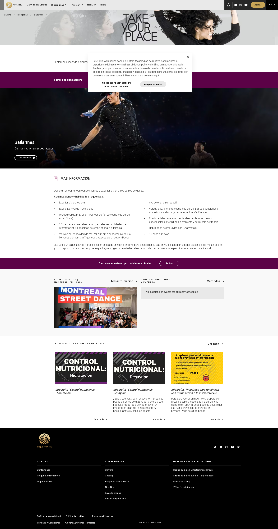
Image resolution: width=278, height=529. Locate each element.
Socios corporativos (115, 498)
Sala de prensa (113, 493)
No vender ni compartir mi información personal (116, 84)
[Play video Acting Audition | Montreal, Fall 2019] (95, 307)
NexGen (91, 4)
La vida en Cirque (37, 4)
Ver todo (213, 344)
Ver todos (213, 281)
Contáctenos (43, 470)
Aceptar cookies (153, 84)
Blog (103, 4)
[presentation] (69, 461)
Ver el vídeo (25, 158)
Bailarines (39, 15)
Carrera (109, 470)
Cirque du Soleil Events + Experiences (193, 475)
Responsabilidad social (117, 481)
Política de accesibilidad (49, 516)
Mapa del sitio (44, 481)
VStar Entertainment (184, 487)
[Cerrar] (187, 56)
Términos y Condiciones (48, 523)
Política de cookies (75, 516)
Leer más (99, 419)
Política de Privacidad (103, 516)
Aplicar (169, 263)
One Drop (110, 487)
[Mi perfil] (228, 5)
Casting (8, 15)
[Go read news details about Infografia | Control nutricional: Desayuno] (139, 367)
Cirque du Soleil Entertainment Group (193, 470)
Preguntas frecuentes (48, 475)
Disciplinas (23, 15)
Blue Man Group (181, 481)
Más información (122, 281)
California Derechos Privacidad (80, 523)
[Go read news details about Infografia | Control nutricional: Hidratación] (81, 367)
